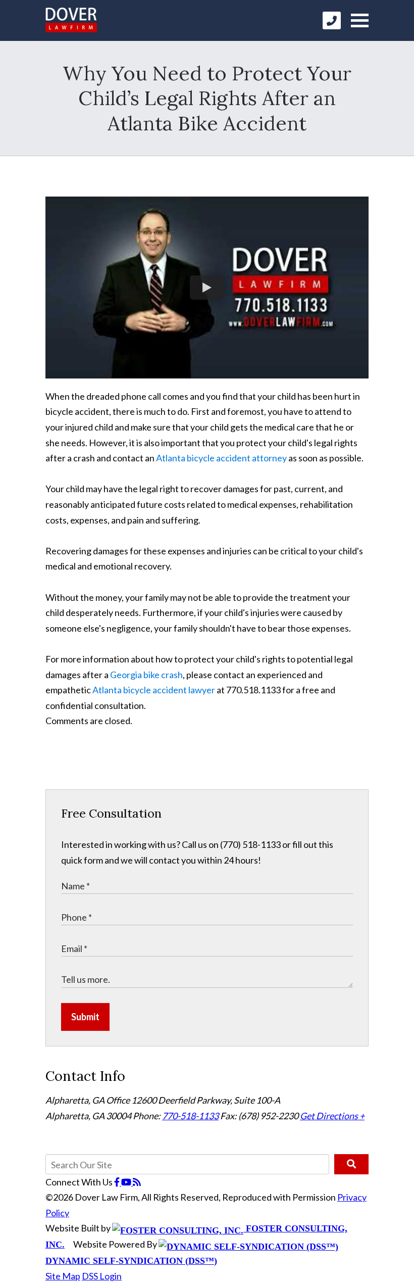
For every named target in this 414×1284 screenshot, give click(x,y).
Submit (85, 1016)
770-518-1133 (190, 1115)
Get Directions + (332, 1115)
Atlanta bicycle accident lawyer (153, 689)
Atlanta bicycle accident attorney (221, 457)
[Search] (351, 1164)
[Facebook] (117, 1181)
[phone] (332, 20)
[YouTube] (127, 1181)
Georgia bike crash (146, 674)
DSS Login (102, 1275)
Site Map (62, 1275)
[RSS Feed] (137, 1181)
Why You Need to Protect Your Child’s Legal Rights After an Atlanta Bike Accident (207, 98)
